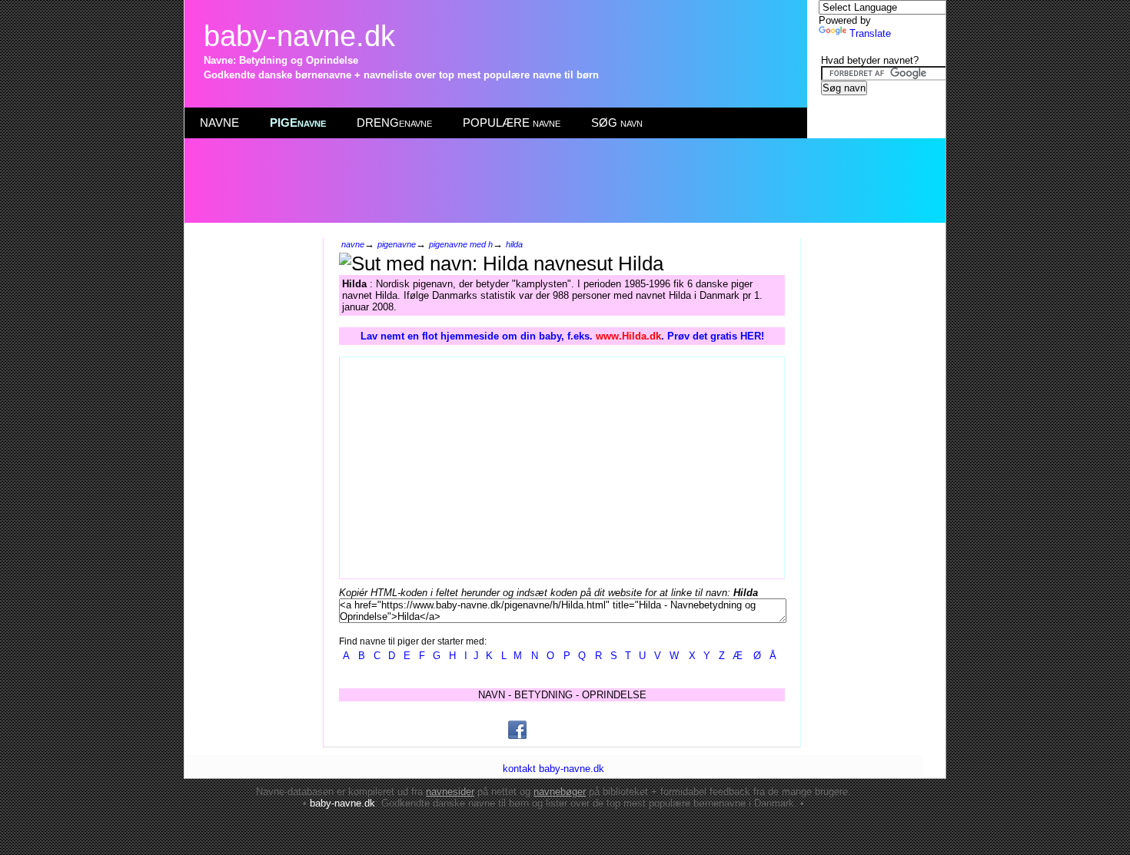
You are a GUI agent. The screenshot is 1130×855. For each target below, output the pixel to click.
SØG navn (617, 122)
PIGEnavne (298, 122)
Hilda (514, 244)
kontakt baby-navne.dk (553, 768)
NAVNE (219, 122)
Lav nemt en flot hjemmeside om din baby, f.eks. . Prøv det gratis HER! (562, 336)
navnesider (450, 791)
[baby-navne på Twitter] (592, 730)
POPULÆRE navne (511, 122)
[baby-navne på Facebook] (517, 730)
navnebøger (559, 791)
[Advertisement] (564, 180)
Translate (870, 33)
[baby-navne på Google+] (555, 730)
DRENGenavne (394, 122)
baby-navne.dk (299, 35)
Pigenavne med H (461, 244)
